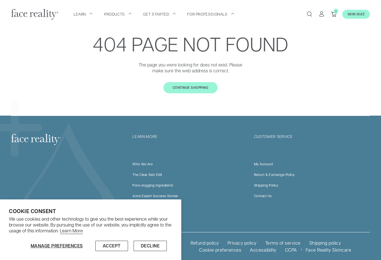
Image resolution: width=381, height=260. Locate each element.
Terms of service (283, 243)
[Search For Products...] (309, 14)
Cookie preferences (220, 250)
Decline (150, 246)
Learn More (71, 230)
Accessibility (263, 250)
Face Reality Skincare (328, 250)
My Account (263, 164)
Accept (112, 246)
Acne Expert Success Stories (155, 196)
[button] (83, 13)
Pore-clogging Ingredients (152, 185)
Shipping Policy (266, 185)
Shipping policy (325, 243)
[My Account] (321, 14)
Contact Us (263, 196)
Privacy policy (242, 243)
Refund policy (205, 243)
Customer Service (273, 136)
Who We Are (142, 164)
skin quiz (356, 14)
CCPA (291, 250)
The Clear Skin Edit (147, 174)
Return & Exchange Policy (274, 174)
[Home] (34, 14)
